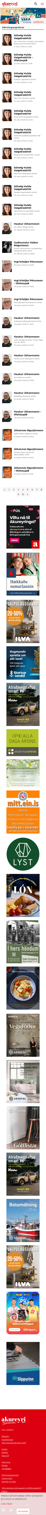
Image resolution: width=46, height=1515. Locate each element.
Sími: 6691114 (7, 1430)
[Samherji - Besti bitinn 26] (23, 988)
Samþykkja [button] (23, 1511)
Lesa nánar (6, 1504)
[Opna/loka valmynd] (42, 4)
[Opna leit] (36, 3)
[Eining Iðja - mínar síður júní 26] (23, 812)
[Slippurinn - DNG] (23, 1364)
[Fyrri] (5, 489)
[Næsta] (28, 494)
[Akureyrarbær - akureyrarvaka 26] (23, 16)
